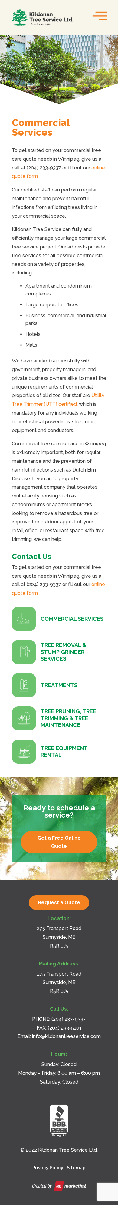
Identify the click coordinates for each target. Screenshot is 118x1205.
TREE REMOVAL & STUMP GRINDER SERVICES (64, 652)
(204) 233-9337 (68, 1019)
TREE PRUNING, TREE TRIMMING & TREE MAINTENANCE (68, 718)
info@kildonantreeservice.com (66, 1036)
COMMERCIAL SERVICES (72, 619)
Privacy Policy (47, 1167)
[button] (98, 14)
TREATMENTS (59, 685)
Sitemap (76, 1167)
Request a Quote (59, 902)
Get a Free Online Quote (59, 842)
